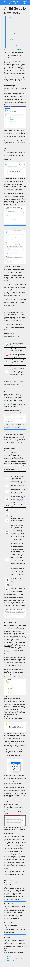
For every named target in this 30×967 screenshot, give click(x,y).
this (5, 73)
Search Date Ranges (13, 45)
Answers (10, 21)
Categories (10, 29)
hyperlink (22, 496)
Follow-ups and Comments (14, 23)
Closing (8, 47)
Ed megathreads (11, 35)
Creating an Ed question (13, 27)
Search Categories (12, 43)
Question (10, 19)
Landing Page (10, 17)
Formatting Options (12, 33)
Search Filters (11, 41)
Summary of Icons (12, 25)
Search (8, 37)
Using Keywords (12, 39)
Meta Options (11, 31)
